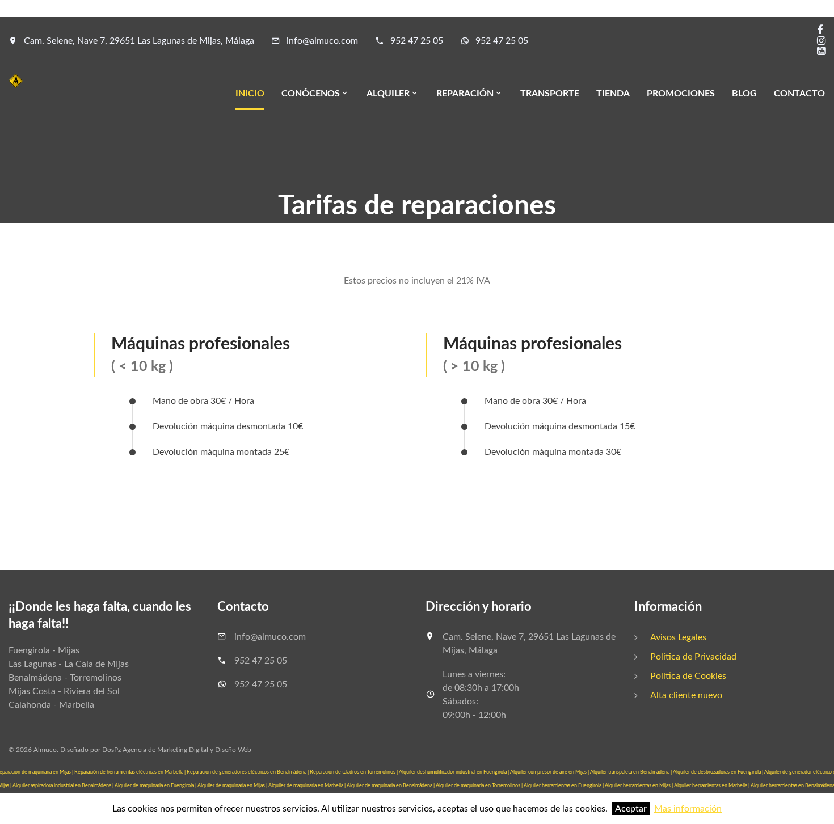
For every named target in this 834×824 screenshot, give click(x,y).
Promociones (681, 93)
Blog (744, 93)
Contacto (799, 93)
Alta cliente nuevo (686, 695)
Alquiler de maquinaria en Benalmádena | (391, 785)
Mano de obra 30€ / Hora (203, 400)
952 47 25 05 (416, 40)
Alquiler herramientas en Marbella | (712, 785)
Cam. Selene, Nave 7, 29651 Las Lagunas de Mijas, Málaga (139, 40)
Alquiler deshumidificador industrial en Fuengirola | (454, 772)
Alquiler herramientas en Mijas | (639, 785)
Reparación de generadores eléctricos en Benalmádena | (248, 772)
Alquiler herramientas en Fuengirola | (564, 785)
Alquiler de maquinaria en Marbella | (307, 785)
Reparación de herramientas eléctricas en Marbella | (130, 772)
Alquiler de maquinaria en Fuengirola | (156, 785)
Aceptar (631, 808)
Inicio (249, 93)
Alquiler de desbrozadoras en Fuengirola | (718, 772)
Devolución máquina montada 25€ (221, 452)
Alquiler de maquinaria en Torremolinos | (480, 785)
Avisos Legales (678, 637)
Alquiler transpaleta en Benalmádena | (631, 772)
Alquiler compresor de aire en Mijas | (550, 772)
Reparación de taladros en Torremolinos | (354, 772)
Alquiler (388, 93)
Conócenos (310, 93)
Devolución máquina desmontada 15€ (560, 426)
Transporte (549, 93)
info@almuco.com (322, 40)
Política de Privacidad (693, 656)
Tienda (613, 93)
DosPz (111, 749)
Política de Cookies (688, 676)
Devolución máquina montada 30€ (553, 452)
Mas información (688, 808)
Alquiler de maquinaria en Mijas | (232, 785)
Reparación (465, 93)
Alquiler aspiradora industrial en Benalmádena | (63, 785)
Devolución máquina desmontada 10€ (228, 426)
